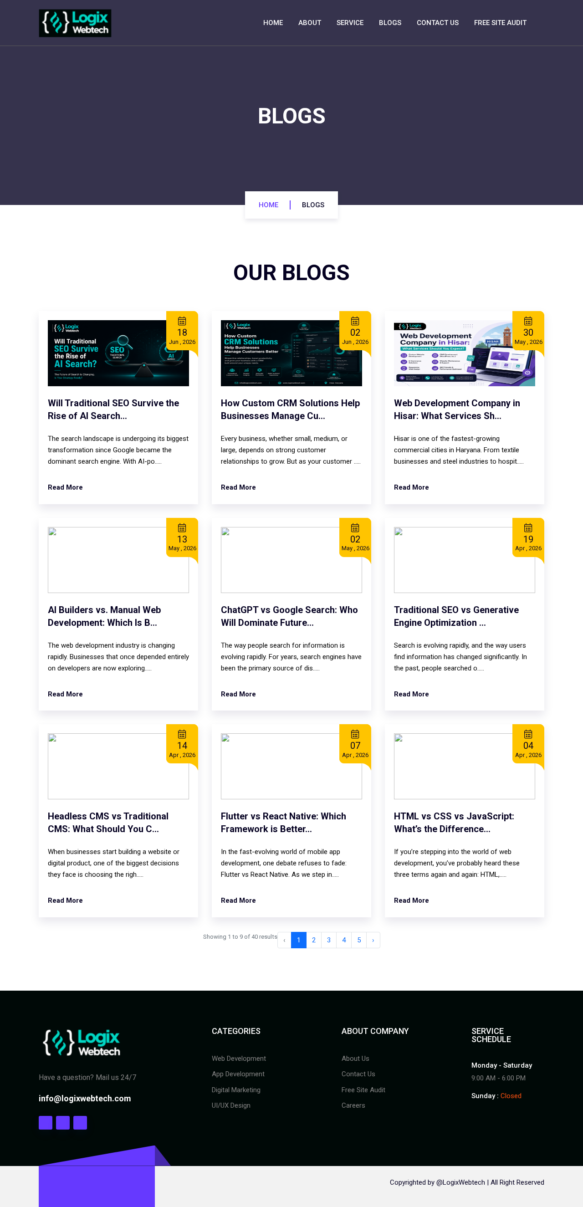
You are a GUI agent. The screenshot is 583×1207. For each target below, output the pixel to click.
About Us (355, 1058)
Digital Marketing (236, 1090)
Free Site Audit (500, 23)
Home (273, 23)
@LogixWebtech (460, 1182)
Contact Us (438, 23)
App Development (238, 1074)
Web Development (239, 1058)
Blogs (390, 23)
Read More (65, 487)
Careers (353, 1105)
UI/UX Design (231, 1105)
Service (350, 23)
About (309, 23)
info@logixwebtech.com (85, 1098)
